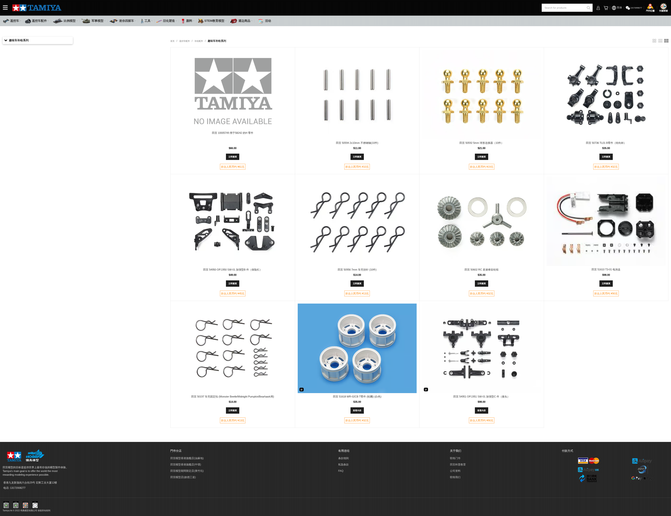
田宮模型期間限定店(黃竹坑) (187, 470)
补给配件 (199, 41)
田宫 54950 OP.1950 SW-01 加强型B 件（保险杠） (232, 269)
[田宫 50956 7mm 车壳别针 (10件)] (357, 221)
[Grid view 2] (654, 40)
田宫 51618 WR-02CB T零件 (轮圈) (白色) (357, 396)
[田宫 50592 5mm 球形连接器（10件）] (481, 94)
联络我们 (455, 477)
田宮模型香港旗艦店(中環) (185, 464)
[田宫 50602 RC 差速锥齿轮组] (481, 221)
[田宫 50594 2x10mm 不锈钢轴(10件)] (357, 94)
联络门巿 (455, 458)
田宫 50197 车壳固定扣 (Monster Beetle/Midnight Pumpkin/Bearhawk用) (232, 396)
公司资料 (455, 470)
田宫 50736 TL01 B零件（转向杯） (606, 142)
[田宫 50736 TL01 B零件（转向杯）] (606, 94)
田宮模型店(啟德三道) (183, 477)
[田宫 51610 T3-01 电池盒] (606, 221)
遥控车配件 (184, 41)
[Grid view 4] (666, 40)
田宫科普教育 (458, 464)
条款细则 (343, 458)
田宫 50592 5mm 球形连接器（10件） (481, 142)
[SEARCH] (589, 8)
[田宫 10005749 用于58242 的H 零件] (232, 89)
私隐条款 (343, 464)
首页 (172, 41)
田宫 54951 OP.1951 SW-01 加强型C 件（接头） (481, 396)
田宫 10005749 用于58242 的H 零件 (232, 132)
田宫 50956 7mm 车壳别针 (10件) (357, 269)
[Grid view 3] (660, 40)
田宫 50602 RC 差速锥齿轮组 (482, 269)
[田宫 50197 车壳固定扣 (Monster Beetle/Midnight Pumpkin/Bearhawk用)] (232, 348)
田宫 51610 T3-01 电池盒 (606, 269)
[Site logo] (36, 7)
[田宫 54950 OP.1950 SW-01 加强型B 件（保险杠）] (232, 221)
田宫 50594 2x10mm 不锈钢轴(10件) (357, 142)
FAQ (340, 470)
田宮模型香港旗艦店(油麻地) (187, 458)
